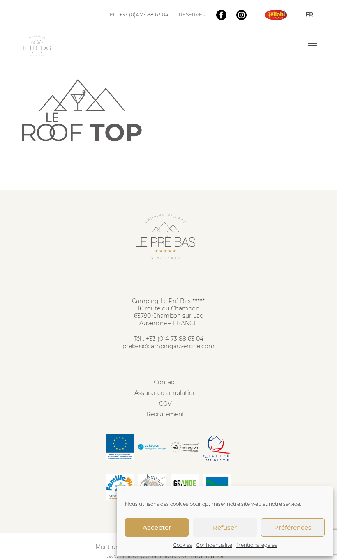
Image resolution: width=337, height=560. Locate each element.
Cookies (182, 545)
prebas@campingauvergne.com (168, 346)
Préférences (293, 527)
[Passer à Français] (309, 14)
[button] (312, 45)
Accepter (157, 527)
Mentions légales (256, 545)
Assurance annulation (165, 393)
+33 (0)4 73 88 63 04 (174, 338)
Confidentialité (214, 545)
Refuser (225, 527)
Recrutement (165, 414)
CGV (165, 403)
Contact (165, 382)
